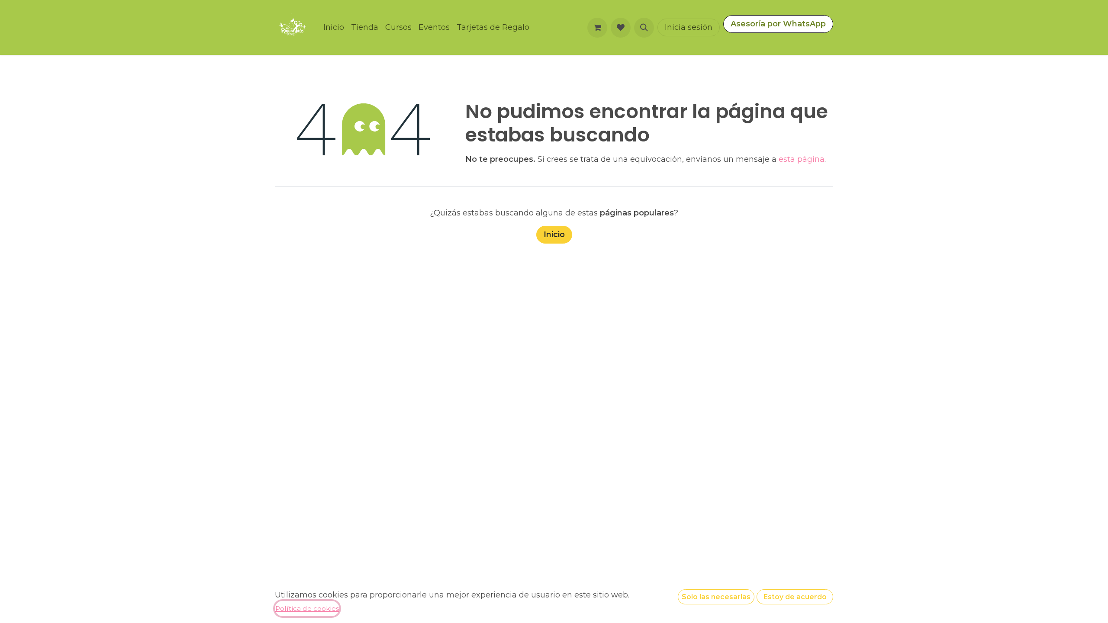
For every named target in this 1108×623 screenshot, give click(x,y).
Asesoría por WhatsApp (778, 24)
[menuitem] (334, 27)
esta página (802, 159)
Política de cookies (307, 608)
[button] (644, 28)
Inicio (554, 234)
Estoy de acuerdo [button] (795, 597)
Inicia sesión (688, 27)
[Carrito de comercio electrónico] (597, 28)
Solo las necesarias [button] (716, 597)
